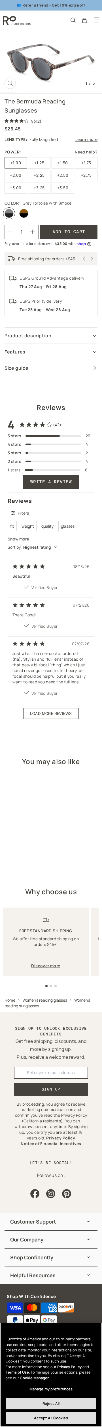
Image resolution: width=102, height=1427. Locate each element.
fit (12, 526)
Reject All (51, 1403)
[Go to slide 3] (55, 986)
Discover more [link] (45, 965)
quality (47, 526)
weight (28, 526)
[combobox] (51, 547)
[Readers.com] (17, 20)
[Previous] (84, 258)
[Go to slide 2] (51, 986)
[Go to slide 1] (46, 986)
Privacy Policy (69, 1366)
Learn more (86, 139)
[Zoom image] (10, 83)
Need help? (86, 152)
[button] (72, 20)
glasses (68, 526)
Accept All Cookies (51, 1417)
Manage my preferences (51, 1388)
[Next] (92, 258)
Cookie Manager (34, 1377)
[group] (51, 1222)
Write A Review (51, 482)
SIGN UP (51, 1089)
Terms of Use (17, 1372)
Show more (18, 539)
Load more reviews (51, 713)
